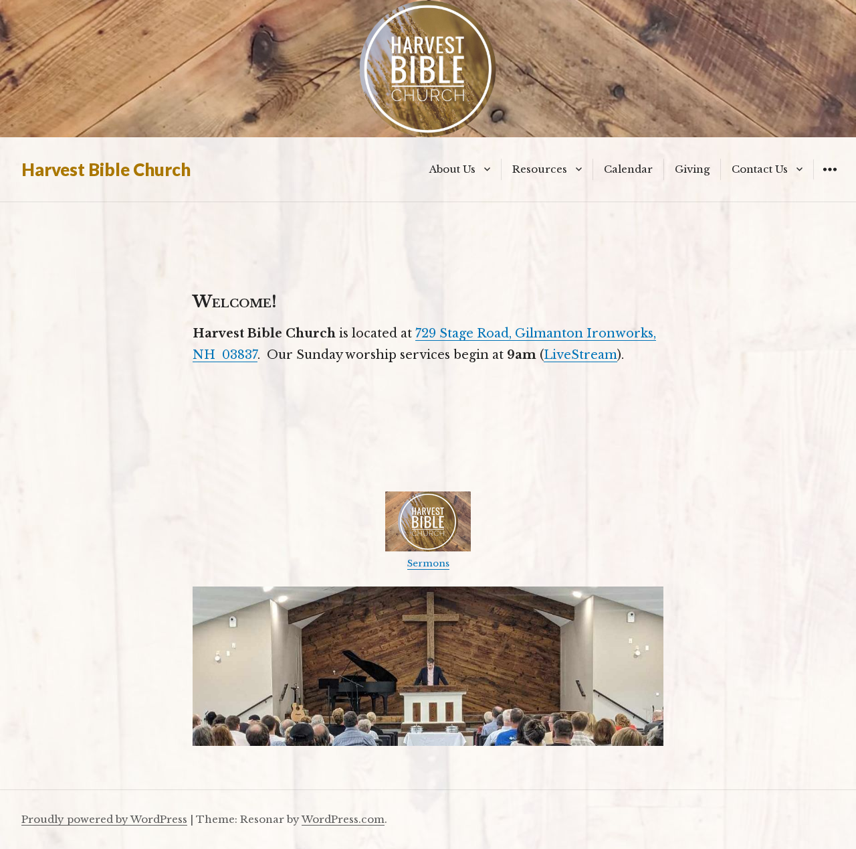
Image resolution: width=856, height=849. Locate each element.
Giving (692, 169)
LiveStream (580, 355)
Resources (539, 169)
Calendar (628, 169)
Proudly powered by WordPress (104, 819)
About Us (452, 169)
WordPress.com (343, 819)
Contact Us (760, 169)
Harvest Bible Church (106, 169)
